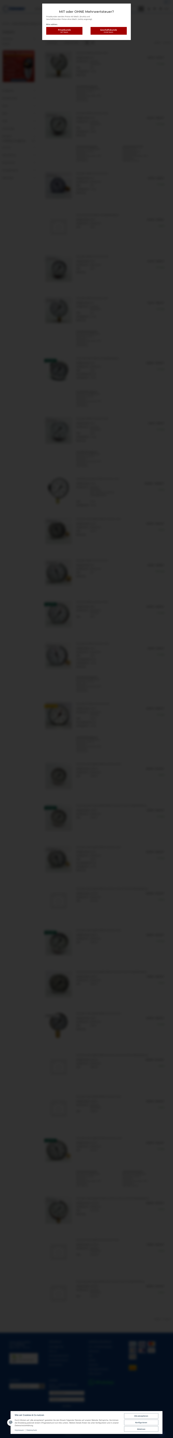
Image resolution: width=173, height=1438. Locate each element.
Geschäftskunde (108, 30)
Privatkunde (64, 30)
